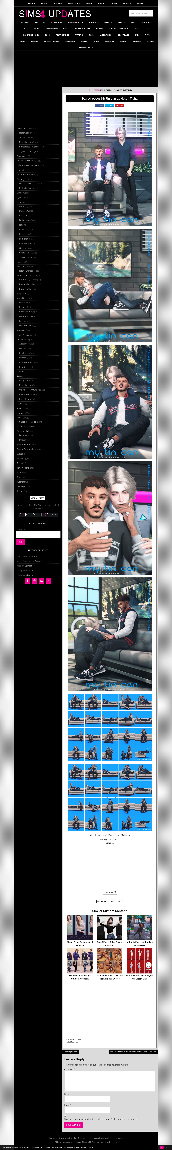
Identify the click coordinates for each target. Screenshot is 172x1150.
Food (19, 202)
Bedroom (23, 215)
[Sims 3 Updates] (38, 514)
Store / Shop (25, 289)
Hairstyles (21, 267)
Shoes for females (27, 422)
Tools (19, 472)
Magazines (22, 293)
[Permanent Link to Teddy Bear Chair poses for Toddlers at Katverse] (109, 972)
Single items (24, 253)
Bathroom (24, 211)
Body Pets (24, 380)
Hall (21, 225)
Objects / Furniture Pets (30, 390)
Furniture (21, 207)
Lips (21, 321)
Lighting (23, 358)
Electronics (24, 353)
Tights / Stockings (27, 151)
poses (112, 901)
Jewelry (23, 137)
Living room (24, 239)
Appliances (24, 344)
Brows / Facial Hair (26, 161)
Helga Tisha (101, 901)
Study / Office (25, 257)
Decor (22, 348)
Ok (162, 1147)
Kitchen (22, 234)
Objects (20, 339)
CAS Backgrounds (25, 174)
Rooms (20, 413)
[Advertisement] (86, 69)
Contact (34, 556)
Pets (19, 376)
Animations (22, 156)
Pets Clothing (25, 399)
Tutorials (21, 482)
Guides (20, 262)
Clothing (20, 179)
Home (90, 90)
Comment (69, 1069)
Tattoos (20, 458)
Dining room (25, 220)
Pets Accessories (27, 394)
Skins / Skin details (25, 449)
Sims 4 (120, 901)
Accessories (22, 128)
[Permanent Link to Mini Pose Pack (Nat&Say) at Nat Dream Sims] (139, 972)
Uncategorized (23, 486)
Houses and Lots (24, 275)
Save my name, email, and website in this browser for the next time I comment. (100, 1119)
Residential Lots (26, 284)
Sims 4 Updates (56, 14)
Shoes (20, 418)
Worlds (20, 491)
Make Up (21, 298)
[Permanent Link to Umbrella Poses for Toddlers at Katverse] (139, 939)
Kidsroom (23, 229)
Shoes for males (26, 426)
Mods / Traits (23, 335)
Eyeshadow (24, 312)
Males (22, 440)
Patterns (20, 372)
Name (67, 1094)
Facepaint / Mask (27, 316)
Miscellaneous (26, 142)
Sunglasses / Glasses (29, 147)
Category (20, 529)
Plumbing (23, 367)
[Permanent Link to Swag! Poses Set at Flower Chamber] (109, 939)
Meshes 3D (22, 330)
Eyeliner (23, 307)
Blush (22, 302)
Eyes (19, 197)
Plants (19, 404)
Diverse (20, 193)
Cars (19, 170)
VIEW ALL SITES (37, 498)
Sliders (20, 454)
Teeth (19, 463)
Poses (96, 90)
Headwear (24, 133)
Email (67, 1105)
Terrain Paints (23, 468)
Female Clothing (26, 183)
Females (23, 435)
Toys (19, 477)
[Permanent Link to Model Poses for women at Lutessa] (80, 939)
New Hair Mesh (26, 271)
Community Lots (27, 279)
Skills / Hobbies (24, 444)
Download (109, 892)
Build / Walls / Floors (27, 165)
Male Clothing (25, 188)
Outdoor (23, 248)
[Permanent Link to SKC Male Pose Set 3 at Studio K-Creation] (80, 972)
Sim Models (22, 431)
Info (167, 1147)
